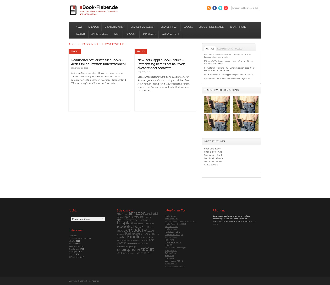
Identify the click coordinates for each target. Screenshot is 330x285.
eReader (93, 27)
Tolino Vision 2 (171, 227)
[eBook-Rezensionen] (217, 131)
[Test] (217, 113)
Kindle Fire (147, 237)
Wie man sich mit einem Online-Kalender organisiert (227, 78)
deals (121, 220)
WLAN (147, 253)
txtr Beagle (169, 258)
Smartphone (238, 27)
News (79, 27)
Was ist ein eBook (213, 155)
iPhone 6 (145, 234)
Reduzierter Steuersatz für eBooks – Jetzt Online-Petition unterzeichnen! (98, 62)
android (152, 214)
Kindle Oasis (170, 216)
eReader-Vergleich (143, 27)
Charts (147, 217)
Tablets (80, 34)
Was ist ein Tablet (213, 161)
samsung (123, 246)
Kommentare (225, 48)
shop (133, 246)
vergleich (132, 253)
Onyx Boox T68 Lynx (174, 234)
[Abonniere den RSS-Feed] (209, 8)
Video (140, 253)
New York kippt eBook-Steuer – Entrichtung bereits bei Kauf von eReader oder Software (161, 64)
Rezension (142, 243)
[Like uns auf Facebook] (214, 8)
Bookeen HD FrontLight (175, 248)
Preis (150, 240)
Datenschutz (170, 34)
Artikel (210, 48)
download (138, 224)
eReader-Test (169, 27)
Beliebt (239, 48)
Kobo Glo (169, 245)
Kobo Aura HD (171, 250)
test (119, 253)
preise (122, 243)
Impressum (149, 34)
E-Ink (151, 223)
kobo (138, 240)
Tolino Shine (170, 253)
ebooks (138, 226)
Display (125, 223)
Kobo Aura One (171, 219)
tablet (147, 249)
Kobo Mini (169, 256)
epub (121, 230)
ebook (123, 226)
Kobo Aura (169, 240)
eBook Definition (212, 148)
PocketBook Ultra (172, 232)
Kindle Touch (171, 264)
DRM (116, 34)
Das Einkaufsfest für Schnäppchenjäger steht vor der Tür (228, 75)
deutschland (142, 220)
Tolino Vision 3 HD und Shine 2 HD (180, 221)
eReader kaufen (114, 27)
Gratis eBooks (211, 164)
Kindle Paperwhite (126, 240)
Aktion (125, 214)
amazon (137, 213)
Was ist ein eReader (214, 158)
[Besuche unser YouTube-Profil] (226, 8)
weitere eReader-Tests (175, 266)
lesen (144, 240)
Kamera (155, 234)
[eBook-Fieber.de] (94, 16)
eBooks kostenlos (213, 151)
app (119, 217)
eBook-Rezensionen (211, 27)
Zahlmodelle (99, 34)
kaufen (121, 237)
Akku (119, 214)
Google (120, 234)
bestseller (137, 217)
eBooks (188, 27)
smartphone (129, 249)
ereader (135, 230)
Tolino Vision (171, 237)
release (131, 243)
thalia (125, 253)
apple (126, 216)
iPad (127, 234)
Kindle (134, 236)
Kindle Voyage (171, 229)
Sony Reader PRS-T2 (174, 261)
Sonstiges (73, 251)
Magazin (131, 34)
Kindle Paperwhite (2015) (175, 224)
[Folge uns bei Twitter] (220, 8)
